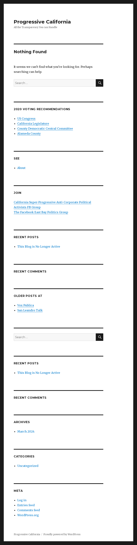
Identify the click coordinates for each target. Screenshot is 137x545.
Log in (21, 500)
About (21, 168)
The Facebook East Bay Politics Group (41, 212)
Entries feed (26, 505)
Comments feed (28, 510)
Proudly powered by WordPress (61, 534)
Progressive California (42, 22)
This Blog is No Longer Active (38, 246)
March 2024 (25, 431)
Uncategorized (27, 466)
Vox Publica (25, 305)
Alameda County (29, 133)
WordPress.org (28, 515)
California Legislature (33, 123)
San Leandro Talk (30, 310)
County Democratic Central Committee (45, 128)
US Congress (26, 118)
